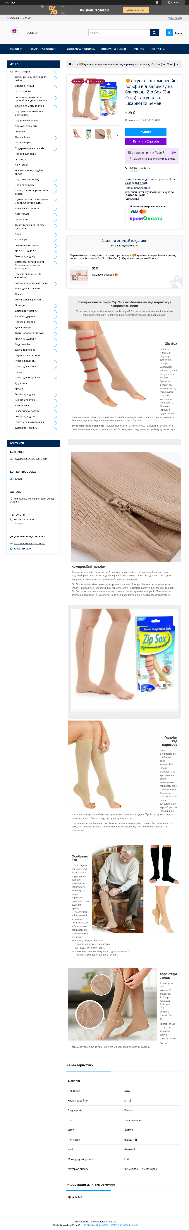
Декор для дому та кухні (29, 106)
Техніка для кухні (25, 400)
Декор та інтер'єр (25, 349)
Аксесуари (21, 239)
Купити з (139, 141)
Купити (146, 131)
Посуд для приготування (29, 422)
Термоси (20, 131)
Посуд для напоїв (25, 366)
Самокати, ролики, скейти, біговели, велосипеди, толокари (30, 265)
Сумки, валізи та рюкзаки (29, 333)
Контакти (158, 49)
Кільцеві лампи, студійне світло (29, 172)
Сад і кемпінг (22, 344)
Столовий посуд (24, 85)
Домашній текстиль (26, 310)
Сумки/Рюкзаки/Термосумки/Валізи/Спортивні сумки (31, 201)
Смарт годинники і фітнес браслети (29, 227)
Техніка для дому (25, 394)
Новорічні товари (25, 322)
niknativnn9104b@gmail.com (29, 543)
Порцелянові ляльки (26, 120)
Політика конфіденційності (124, 1225)
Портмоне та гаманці (27, 179)
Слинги (19, 294)
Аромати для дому (26, 126)
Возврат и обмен (113, 49)
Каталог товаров (20, 71)
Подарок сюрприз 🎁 (105, 274)
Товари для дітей (25, 416)
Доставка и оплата (81, 49)
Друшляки (21, 383)
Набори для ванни (25, 153)
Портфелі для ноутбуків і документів (29, 113)
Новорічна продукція (27, 208)
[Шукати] (154, 32)
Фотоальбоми (23, 91)
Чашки (18, 372)
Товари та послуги (42, 49)
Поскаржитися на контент (95, 1225)
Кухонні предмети (25, 360)
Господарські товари (27, 411)
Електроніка (22, 405)
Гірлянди (20, 305)
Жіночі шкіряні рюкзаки (28, 299)
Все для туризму (24, 185)
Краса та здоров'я (25, 250)
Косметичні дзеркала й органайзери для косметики (31, 99)
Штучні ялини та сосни (28, 355)
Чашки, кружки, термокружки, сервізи (31, 192)
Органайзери (22, 142)
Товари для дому (25, 256)
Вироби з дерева (25, 316)
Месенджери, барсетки (28, 288)
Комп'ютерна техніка (27, 245)
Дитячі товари (23, 327)
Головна (16, 49)
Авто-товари (22, 214)
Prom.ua (112, 1221)
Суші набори (22, 137)
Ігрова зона (21, 219)
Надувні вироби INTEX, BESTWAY (28, 276)
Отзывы (16, 58)
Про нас (138, 49)
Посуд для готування (27, 377)
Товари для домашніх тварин (32, 283)
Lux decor (20, 159)
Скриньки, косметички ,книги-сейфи (31, 79)
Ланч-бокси (21, 164)
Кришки (19, 388)
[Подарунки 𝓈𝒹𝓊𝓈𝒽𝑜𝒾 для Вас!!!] (14, 39)
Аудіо (18, 234)
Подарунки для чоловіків (29, 148)
